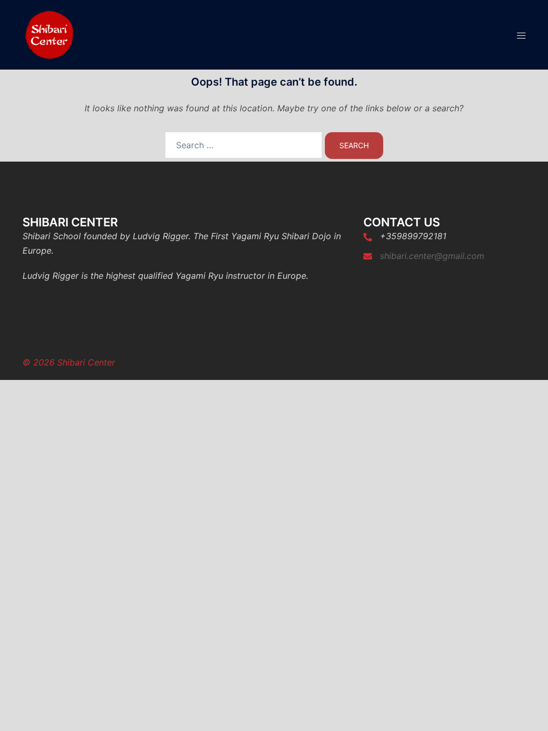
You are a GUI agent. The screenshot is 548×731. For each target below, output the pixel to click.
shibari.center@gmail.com (432, 255)
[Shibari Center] (49, 33)
